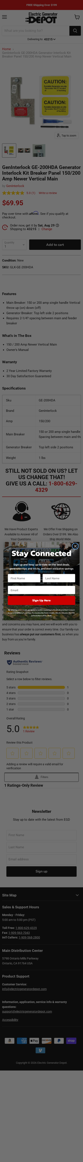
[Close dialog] (75, 546)
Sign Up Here (41, 600)
